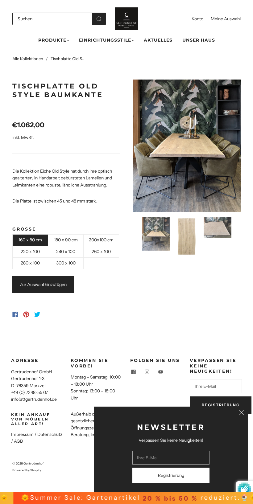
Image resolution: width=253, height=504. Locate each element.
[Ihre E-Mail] (216, 386)
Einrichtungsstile (105, 40)
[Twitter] (37, 314)
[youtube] (160, 372)
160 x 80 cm (30, 240)
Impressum (22, 434)
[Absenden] (99, 19)
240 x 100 (65, 251)
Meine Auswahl (226, 19)
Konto (197, 19)
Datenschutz (49, 434)
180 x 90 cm (66, 240)
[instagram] (147, 372)
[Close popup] (241, 413)
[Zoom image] (186, 147)
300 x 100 (66, 263)
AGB (18, 441)
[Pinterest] (26, 314)
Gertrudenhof (33, 463)
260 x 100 (101, 251)
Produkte (52, 40)
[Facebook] (15, 314)
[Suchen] (52, 19)
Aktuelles (158, 40)
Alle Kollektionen (27, 58)
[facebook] (133, 372)
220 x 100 (30, 251)
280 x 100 (30, 263)
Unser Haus (198, 40)
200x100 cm (101, 240)
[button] (143, 147)
